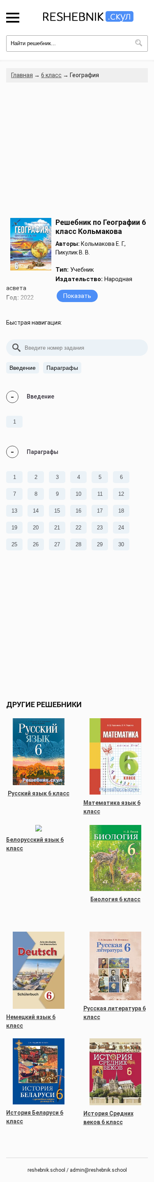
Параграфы (62, 367)
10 (78, 494)
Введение (22, 367)
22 (78, 528)
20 (36, 528)
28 (78, 544)
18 (121, 511)
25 (14, 544)
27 (57, 544)
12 (121, 494)
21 (57, 528)
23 (100, 528)
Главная (22, 75)
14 (36, 511)
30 (121, 544)
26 (36, 544)
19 (14, 528)
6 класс (51, 75)
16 (78, 511)
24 (121, 528)
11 (100, 494)
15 (57, 511)
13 (14, 511)
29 (100, 544)
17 (100, 511)
